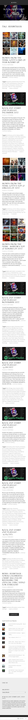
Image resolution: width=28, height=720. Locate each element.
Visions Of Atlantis (19, 150)
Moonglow (14, 607)
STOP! (16, 565)
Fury (9, 143)
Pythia (3, 456)
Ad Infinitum (9, 135)
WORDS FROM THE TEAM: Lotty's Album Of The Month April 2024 (16, 629)
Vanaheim (20, 148)
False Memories (9, 513)
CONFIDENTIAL (12, 140)
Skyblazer (9, 148)
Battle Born (5, 138)
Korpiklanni (12, 331)
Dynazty (10, 142)
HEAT (22, 210)
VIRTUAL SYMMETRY (7, 401)
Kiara (11, 274)
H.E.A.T (16, 143)
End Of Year (22, 81)
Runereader (5, 85)
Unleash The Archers (18, 341)
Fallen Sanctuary (17, 142)
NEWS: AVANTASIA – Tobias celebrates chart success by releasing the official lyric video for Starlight (13, 579)
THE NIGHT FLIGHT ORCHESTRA (12, 398)
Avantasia (8, 81)
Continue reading (14, 77)
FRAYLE (4, 393)
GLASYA (7, 515)
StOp (13, 565)
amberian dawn (10, 326)
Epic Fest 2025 (5, 83)
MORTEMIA (12, 562)
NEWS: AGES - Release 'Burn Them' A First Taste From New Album (16, 642)
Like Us (5, 683)
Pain (15, 455)
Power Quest (14, 516)
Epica (16, 330)
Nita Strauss (15, 336)
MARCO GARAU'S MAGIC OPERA (16, 333)
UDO (11, 341)
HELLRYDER (5, 562)
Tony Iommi (20, 399)
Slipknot (11, 396)
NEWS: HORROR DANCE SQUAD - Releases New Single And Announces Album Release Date (16, 661)
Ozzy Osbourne (13, 395)
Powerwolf (20, 338)
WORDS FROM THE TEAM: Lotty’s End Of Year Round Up (14, 60)
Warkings (4, 88)
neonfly (4, 563)
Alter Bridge (9, 388)
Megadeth (16, 393)
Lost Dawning (19, 331)
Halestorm (21, 143)
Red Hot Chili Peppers (11, 456)
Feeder (15, 513)
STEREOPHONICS (11, 521)
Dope (3, 391)
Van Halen (16, 523)
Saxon (20, 146)
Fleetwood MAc (22, 513)
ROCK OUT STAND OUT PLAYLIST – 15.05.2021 (11, 532)
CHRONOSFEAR (6, 510)
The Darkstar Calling (14, 398)
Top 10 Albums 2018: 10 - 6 (14, 637)
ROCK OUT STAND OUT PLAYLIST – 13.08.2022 (11, 365)
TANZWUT (21, 565)
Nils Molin (22, 393)
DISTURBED (11, 330)
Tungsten (14, 148)
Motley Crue (18, 562)
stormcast (4, 86)
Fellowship (5, 143)
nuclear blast (21, 607)
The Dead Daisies (6, 567)
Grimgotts (22, 560)
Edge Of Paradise (21, 391)
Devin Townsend (11, 560)
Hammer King (13, 451)
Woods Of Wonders (12, 151)
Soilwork (22, 458)
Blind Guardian (16, 390)
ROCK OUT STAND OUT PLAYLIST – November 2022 (11, 300)
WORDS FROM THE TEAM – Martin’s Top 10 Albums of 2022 (13, 246)
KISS (16, 515)
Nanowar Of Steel (6, 336)
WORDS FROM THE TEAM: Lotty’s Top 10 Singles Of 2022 (13, 185)
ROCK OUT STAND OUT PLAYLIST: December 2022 (11, 110)
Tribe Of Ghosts (15, 460)
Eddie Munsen (11, 450)
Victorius (4, 150)
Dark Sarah (19, 140)
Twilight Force (6, 341)
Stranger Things (6, 460)
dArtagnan (5, 142)
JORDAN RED (5, 331)
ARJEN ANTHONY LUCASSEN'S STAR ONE (12, 136)
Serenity (4, 148)
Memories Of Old (15, 334)
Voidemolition (10, 461)
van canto (4, 568)
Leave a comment (13, 88)
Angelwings (9, 508)
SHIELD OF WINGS (12, 520)
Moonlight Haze (6, 516)
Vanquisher (18, 86)
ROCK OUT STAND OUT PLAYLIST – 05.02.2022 (11, 485)
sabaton (16, 146)
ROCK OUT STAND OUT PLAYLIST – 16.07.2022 (11, 425)
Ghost (12, 143)
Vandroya (4, 525)
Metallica (23, 334)
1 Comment (14, 214)
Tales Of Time (11, 86)
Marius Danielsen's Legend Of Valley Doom (13, 452)
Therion (4, 523)
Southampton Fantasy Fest (15, 85)
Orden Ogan (14, 338)
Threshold (22, 339)
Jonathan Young (12, 145)
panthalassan (13, 83)
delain (21, 390)
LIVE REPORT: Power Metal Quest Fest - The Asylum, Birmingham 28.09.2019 (16, 671)
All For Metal (16, 135)
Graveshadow (5, 451)
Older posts (14, 614)
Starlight (4, 609)
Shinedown (11, 458)
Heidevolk (4, 145)
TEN (18, 339)
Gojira (17, 560)
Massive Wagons (6, 334)
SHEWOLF (4, 520)
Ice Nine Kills (9, 393)
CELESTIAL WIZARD (11, 328)
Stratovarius (17, 396)
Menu (15, 2)
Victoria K (22, 460)
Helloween (12, 515)
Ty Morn (22, 567)
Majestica (18, 145)
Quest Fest (20, 83)
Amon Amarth (16, 388)
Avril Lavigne (5, 448)
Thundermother (16, 567)
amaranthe (9, 447)
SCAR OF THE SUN (6, 565)
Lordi (18, 451)
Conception (13, 510)
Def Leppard (5, 512)
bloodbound (15, 558)
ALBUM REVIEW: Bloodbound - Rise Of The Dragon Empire (16, 655)
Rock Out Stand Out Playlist (13, 145)
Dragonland (8, 391)
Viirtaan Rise (10, 150)
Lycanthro (4, 333)
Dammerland (15, 81)
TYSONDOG (10, 523)
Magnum (20, 515)
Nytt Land (8, 338)
